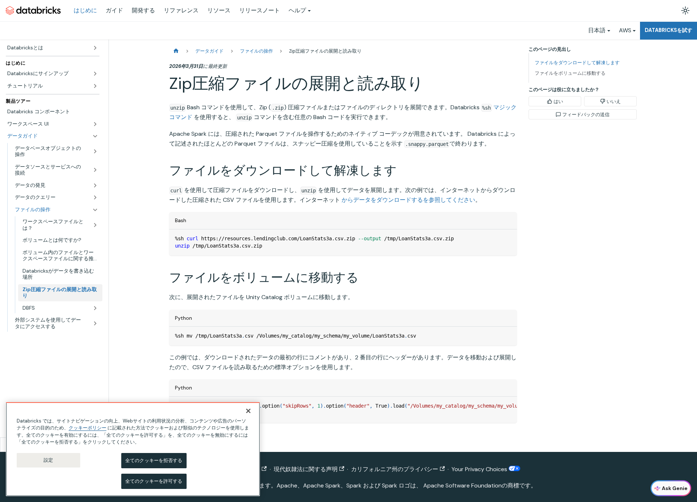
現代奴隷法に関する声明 (306, 469)
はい (558, 101)
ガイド (114, 10)
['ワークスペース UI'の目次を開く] (95, 124)
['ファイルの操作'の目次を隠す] (95, 209)
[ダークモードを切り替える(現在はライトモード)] (685, 10)
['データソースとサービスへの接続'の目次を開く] (95, 170)
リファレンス (181, 10)
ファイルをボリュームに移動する (570, 73)
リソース (219, 10)
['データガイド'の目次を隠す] (95, 136)
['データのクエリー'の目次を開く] (95, 197)
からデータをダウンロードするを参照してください (408, 200)
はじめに (85, 10)
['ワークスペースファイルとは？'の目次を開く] (95, 224)
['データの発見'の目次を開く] (95, 185)
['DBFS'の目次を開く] (95, 308)
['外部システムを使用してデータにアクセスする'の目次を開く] (95, 323)
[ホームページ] (176, 51)
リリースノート (259, 10)
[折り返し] (495, 406)
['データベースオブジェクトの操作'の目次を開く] (95, 151)
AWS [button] (625, 30)
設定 (48, 460)
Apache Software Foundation (462, 485)
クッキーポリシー (87, 428)
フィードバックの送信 (586, 114)
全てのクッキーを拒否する (154, 460)
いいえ (614, 101)
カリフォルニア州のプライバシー (394, 469)
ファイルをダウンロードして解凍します (577, 63)
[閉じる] (248, 411)
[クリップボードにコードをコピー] (508, 238)
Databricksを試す (668, 30)
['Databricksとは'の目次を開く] (95, 47)
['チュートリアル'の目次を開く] (95, 86)
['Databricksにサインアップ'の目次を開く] (95, 73)
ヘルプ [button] (297, 10)
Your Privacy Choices (480, 469)
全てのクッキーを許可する (154, 481)
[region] (133, 449)
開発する (143, 10)
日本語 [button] (597, 30)
